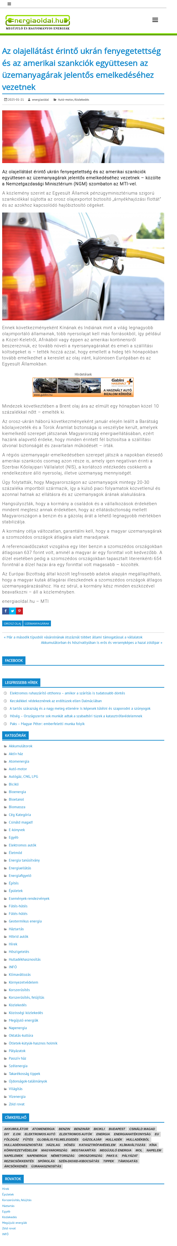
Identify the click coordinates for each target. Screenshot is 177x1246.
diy (6, 1134)
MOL (139, 1150)
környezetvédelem (20, 1150)
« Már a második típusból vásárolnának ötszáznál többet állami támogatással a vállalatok (73, 637)
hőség (69, 1145)
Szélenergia (18, 1065)
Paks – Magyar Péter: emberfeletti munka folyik (47, 723)
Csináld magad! (21, 822)
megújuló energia (115, 1150)
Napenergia (18, 1027)
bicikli (99, 1129)
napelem (154, 1150)
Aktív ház (16, 753)
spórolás (46, 1161)
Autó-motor (65, 99)
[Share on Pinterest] (19, 611)
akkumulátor (16, 1129)
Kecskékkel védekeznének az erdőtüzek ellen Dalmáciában (56, 700)
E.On (17, 1134)
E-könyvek (17, 829)
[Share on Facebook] (5, 611)
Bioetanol (16, 799)
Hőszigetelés (19, 951)
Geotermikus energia (25, 921)
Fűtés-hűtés (18, 906)
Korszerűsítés (19, 989)
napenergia (37, 1155)
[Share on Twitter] (12, 611)
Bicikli (14, 784)
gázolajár (91, 1139)
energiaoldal (40, 99)
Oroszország (90, 1155)
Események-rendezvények (29, 898)
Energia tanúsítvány (24, 860)
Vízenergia (17, 1096)
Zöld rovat (17, 1104)
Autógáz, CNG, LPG (23, 776)
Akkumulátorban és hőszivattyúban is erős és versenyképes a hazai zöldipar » (101, 642)
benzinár (82, 1129)
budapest (117, 1129)
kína (153, 1145)
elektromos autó (40, 1134)
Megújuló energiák (23, 1020)
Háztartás (16, 929)
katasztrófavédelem (97, 1145)
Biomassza (17, 807)
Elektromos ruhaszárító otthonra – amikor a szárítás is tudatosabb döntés (67, 693)
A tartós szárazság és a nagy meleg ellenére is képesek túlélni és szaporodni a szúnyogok (80, 708)
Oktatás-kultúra (21, 1035)
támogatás (127, 1161)
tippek (108, 1161)
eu (157, 1134)
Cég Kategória (20, 814)
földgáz (11, 1139)
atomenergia (43, 1129)
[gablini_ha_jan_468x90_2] (83, 395)
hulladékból (137, 1139)
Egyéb (13, 837)
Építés (14, 883)
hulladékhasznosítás (23, 1145)
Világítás (15, 1088)
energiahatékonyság (132, 1134)
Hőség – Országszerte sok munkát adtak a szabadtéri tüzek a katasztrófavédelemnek (76, 716)
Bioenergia (17, 791)
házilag (53, 1145)
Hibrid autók (18, 936)
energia (103, 1134)
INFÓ (13, 967)
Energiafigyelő (20, 875)
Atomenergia (19, 761)
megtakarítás (83, 1150)
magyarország (54, 1150)
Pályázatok (17, 1050)
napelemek (13, 1155)
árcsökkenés (15, 1166)
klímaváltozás (132, 1145)
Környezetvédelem (23, 982)
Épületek (16, 890)
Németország (62, 1155)
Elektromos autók (22, 845)
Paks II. (112, 1155)
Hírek (13, 944)
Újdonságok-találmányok (28, 1081)
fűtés (28, 1139)
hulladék (114, 1139)
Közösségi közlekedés (26, 1012)
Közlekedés (81, 99)
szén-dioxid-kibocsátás (79, 1161)
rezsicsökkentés (19, 1161)
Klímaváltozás (20, 974)
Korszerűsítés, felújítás (26, 997)
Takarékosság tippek (24, 1073)
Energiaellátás (20, 868)
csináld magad (142, 1129)
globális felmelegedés (57, 1139)
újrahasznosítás (46, 1166)
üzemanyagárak (37, 623)
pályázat (130, 1155)
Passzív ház (17, 1058)
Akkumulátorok (20, 746)
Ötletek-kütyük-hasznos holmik (33, 1043)
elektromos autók (75, 1134)
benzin (64, 1129)
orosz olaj (12, 623)
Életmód (15, 852)
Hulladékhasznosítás (25, 959)
